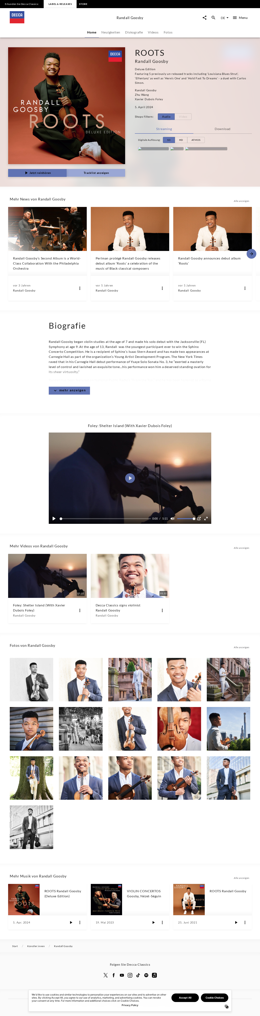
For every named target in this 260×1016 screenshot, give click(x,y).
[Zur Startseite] (61, 22)
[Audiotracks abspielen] (71, 922)
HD (181, 139)
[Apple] (154, 975)
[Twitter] (106, 975)
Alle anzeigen (241, 200)
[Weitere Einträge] (251, 254)
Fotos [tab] (168, 32)
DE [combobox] (223, 18)
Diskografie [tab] (134, 32)
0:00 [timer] (155, 518)
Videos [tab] (153, 32)
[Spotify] (177, 148)
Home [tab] (91, 32)
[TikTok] (138, 975)
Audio (166, 116)
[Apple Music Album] (153, 148)
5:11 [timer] (165, 518)
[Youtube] (122, 975)
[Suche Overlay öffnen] (213, 18)
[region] (130, 478)
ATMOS (196, 139)
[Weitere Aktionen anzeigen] (80, 288)
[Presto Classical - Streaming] (206, 148)
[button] (130, 478)
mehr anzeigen (72, 390)
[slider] (106, 519)
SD (168, 139)
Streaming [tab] (164, 129)
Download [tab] (223, 129)
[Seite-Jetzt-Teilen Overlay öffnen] (204, 18)
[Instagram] (130, 975)
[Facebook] (114, 975)
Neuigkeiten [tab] (110, 32)
